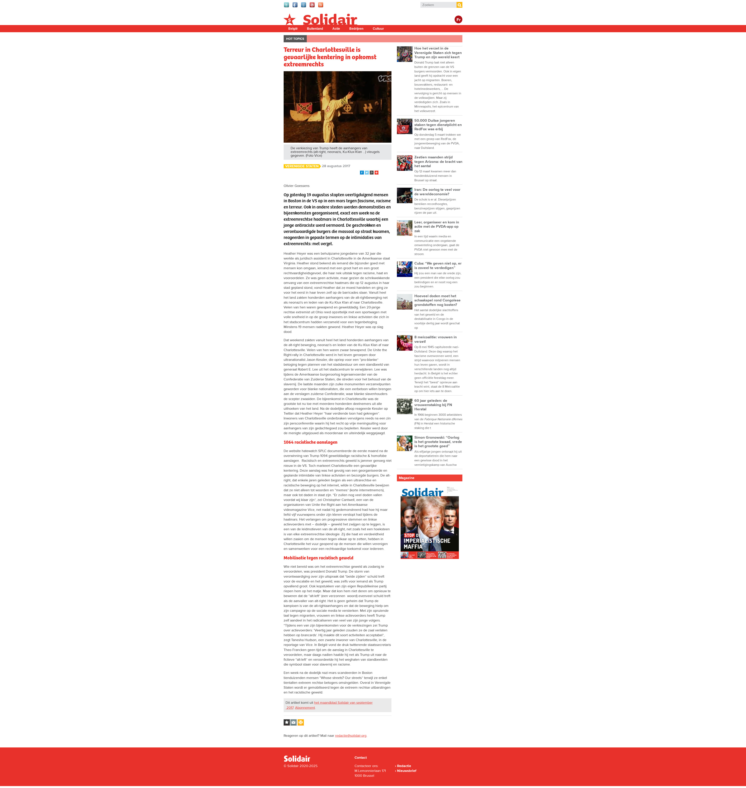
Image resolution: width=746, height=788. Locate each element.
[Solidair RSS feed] (321, 7)
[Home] (300, 761)
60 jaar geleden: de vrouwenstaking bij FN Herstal (433, 405)
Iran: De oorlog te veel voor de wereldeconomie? (437, 191)
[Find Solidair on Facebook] (295, 7)
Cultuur (378, 28)
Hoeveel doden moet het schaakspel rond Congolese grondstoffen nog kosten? (437, 300)
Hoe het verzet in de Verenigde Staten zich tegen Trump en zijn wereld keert (438, 52)
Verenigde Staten (302, 166)
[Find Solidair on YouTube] (312, 7)
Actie (336, 28)
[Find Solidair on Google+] (304, 7)
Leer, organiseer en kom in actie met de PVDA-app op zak (436, 226)
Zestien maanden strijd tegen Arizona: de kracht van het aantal (438, 161)
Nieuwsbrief (406, 771)
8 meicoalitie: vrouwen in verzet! (435, 339)
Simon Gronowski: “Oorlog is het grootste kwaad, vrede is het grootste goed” (438, 442)
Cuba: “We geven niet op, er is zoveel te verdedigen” (438, 265)
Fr (459, 20)
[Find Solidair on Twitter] (287, 7)
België (293, 28)
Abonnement (305, 708)
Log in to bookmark (287, 722)
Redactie (404, 766)
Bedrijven (356, 28)
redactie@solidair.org (350, 735)
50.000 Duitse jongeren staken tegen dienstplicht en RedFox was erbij (438, 125)
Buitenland (315, 28)
